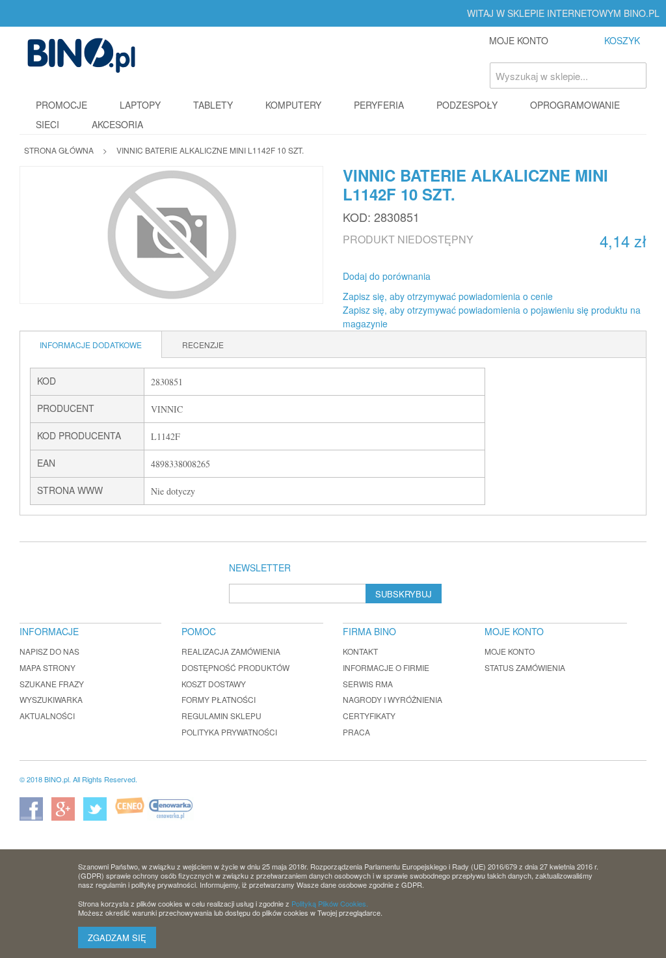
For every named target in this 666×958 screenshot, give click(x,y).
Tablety (213, 104)
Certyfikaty (369, 715)
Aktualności (47, 715)
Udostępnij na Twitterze (483, 276)
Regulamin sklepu (221, 715)
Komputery (293, 104)
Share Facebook (457, 276)
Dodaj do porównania (387, 275)
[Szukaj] (633, 75)
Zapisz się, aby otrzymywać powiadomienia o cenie (448, 296)
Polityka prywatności (229, 731)
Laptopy (140, 104)
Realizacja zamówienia (230, 651)
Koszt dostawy (213, 683)
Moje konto (510, 651)
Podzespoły (467, 104)
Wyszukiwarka (51, 699)
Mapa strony (47, 667)
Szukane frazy (52, 683)
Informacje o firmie (386, 667)
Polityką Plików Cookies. (329, 903)
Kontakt (360, 651)
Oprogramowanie (575, 104)
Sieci (47, 124)
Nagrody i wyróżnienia (392, 699)
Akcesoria (117, 124)
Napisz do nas (49, 651)
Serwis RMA (368, 683)
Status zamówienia (525, 667)
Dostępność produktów (235, 667)
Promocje (61, 104)
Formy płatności (218, 699)
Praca (356, 731)
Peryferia (379, 104)
